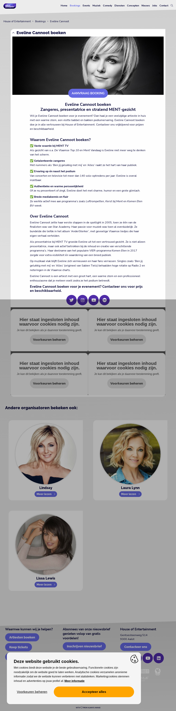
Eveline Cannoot (59, 21)
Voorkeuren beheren (49, 339)
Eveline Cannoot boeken (41, 32)
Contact (164, 5)
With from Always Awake (88, 708)
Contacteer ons (135, 647)
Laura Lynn (130, 488)
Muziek (96, 5)
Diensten (119, 5)
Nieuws (145, 5)
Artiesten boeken (22, 637)
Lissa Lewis (45, 578)
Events (86, 5)
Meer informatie (74, 680)
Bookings (75, 5)
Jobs (154, 5)
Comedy (107, 5)
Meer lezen (44, 494)
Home (64, 5)
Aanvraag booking (88, 93)
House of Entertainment (17, 21)
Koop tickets (18, 647)
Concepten (133, 5)
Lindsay (45, 488)
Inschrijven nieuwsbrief (84, 646)
